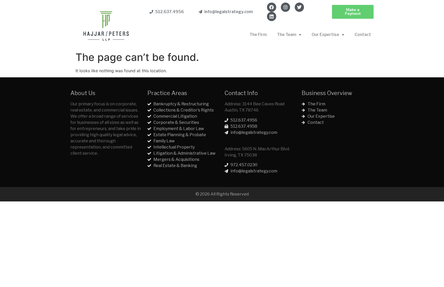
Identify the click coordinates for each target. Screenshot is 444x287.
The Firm (258, 34)
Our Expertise (325, 34)
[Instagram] (285, 7)
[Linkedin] (271, 16)
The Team (286, 34)
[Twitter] (299, 7)
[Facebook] (271, 7)
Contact (363, 34)
